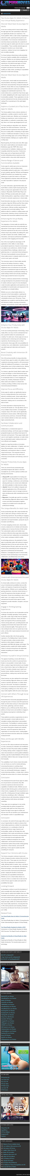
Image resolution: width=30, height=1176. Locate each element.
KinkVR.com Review (6, 1037)
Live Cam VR (4, 1087)
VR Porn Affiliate (5, 1132)
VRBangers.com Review (7, 1023)
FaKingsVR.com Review (7, 1014)
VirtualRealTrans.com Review (9, 1008)
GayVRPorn (4, 1130)
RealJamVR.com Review (7, 1033)
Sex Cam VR (4, 1081)
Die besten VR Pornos (9, 1148)
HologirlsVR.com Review (7, 1021)
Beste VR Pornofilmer (9, 1156)
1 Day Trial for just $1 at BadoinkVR (10, 957)
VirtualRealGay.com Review (8, 1006)
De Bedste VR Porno (8, 1158)
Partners (3, 1136)
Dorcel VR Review (6, 1035)
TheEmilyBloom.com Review (8, 1031)
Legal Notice (19, 1174)
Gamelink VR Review (6, 1019)
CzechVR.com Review (7, 1002)
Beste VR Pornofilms (8, 1152)
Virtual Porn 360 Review (7, 1017)
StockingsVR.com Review (8, 1010)
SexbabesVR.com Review (8, 1012)
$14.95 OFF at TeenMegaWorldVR (10, 959)
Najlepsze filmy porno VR (9, 1154)
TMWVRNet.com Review (7, 1004)
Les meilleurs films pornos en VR (12, 1146)
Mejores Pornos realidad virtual (11, 1144)
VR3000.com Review (6, 1025)
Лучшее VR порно (8, 1160)
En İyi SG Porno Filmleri (9, 1166)
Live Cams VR (5, 1079)
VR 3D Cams (4, 1090)
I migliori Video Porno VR (9, 1150)
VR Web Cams (5, 1085)
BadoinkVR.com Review (7, 996)
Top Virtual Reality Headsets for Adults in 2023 (13, 927)
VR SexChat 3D (5, 1077)
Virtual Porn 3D (5, 1128)
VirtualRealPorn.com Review (8, 998)
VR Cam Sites (4, 1083)
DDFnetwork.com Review (7, 1027)
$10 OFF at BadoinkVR (7, 955)
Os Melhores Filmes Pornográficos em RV (14, 1164)
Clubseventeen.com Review (8, 1029)
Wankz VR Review (6, 1000)
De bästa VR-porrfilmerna (10, 1162)
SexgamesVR (4, 1134)
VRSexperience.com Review (8, 1039)
